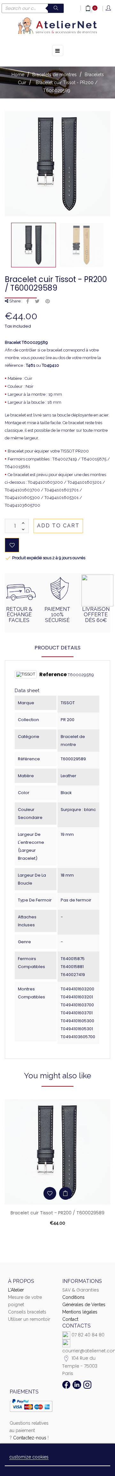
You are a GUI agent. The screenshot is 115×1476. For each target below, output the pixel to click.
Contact (70, 1319)
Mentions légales (79, 1311)
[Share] (27, 301)
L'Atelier (16, 1289)
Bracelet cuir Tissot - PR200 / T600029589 (57, 1213)
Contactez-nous (29, 1437)
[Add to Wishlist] (12, 545)
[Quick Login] (109, 8)
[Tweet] (37, 301)
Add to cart (58, 526)
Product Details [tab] (57, 647)
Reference (53, 674)
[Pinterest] (47, 301)
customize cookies (29, 1456)
